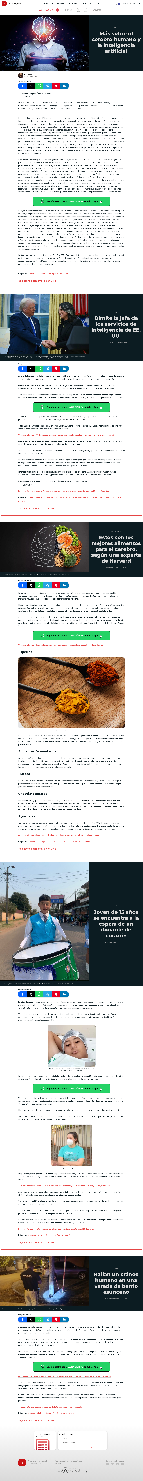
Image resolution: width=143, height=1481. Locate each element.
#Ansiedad (55, 841)
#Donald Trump (97, 497)
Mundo (116, 312)
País (116, 906)
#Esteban (59, 1235)
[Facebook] (107, 1464)
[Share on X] (31, 86)
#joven (41, 1235)
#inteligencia (53, 273)
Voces (116, 27)
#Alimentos (33, 841)
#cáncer (21, 501)
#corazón (32, 1235)
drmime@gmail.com (32, 76)
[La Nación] (12, 3)
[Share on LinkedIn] (64, 86)
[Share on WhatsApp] (39, 86)
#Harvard (89, 841)
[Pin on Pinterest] (56, 86)
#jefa (30, 497)
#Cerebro (66, 841)
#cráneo (31, 1413)
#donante (50, 1235)
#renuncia (60, 497)
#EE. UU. (50, 497)
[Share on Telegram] (47, 86)
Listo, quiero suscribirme (97, 1447)
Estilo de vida (116, 531)
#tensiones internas (81, 497)
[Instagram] (117, 1464)
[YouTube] (122, 1464)
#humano (42, 273)
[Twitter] (112, 1464)
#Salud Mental (77, 841)
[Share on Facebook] (22, 86)
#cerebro (32, 273)
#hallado (40, 1413)
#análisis (70, 1413)
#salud (108, 497)
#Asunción (50, 1413)
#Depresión (45, 841)
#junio (68, 497)
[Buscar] (139, 3)
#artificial (64, 273)
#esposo (117, 497)
